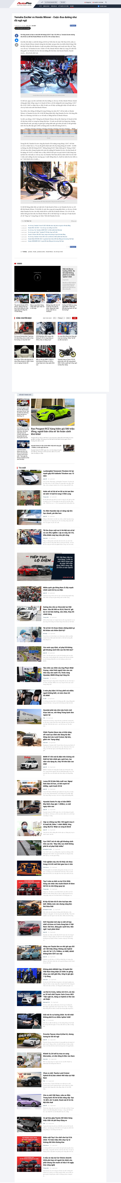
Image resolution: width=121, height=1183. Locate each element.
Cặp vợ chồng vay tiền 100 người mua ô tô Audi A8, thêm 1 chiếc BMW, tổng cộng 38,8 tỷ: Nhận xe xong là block (58, 824)
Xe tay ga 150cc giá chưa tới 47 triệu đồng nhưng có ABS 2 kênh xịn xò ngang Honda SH (24, 361)
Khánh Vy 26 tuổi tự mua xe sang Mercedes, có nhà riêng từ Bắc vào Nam (59, 1055)
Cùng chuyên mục (24, 318)
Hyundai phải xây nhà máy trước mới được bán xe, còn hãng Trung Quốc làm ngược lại (58, 712)
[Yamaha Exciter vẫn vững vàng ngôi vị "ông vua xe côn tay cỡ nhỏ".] (49, 180)
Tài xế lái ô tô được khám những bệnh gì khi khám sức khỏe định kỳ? (59, 629)
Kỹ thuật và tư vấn (63, 6)
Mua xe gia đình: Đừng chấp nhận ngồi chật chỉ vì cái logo (37, 306)
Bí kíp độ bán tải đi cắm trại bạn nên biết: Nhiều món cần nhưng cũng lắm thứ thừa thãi (57, 904)
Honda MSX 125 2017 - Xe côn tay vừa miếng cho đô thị (42, 227)
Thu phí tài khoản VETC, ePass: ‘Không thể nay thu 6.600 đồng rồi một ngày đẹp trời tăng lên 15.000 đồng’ (21, 308)
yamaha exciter (41, 251)
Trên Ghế (63, 2)
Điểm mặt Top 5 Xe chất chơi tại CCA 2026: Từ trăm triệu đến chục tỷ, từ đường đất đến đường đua (57, 1139)
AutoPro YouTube (98, 2)
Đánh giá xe (46, 6)
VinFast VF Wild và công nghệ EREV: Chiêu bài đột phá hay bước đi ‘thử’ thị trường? (69, 307)
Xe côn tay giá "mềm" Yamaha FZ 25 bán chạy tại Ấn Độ (42, 232)
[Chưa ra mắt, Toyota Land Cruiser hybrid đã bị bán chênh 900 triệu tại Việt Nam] (29, 1079)
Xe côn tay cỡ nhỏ (58, 251)
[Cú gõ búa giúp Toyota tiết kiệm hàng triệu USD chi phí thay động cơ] (29, 1124)
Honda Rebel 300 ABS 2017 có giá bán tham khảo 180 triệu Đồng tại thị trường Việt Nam (51, 239)
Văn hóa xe (54, 6)
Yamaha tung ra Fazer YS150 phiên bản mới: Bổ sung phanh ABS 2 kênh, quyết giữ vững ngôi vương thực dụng (67, 362)
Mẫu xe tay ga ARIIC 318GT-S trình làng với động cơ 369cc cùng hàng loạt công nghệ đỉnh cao (45, 362)
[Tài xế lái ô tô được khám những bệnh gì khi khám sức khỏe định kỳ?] (29, 634)
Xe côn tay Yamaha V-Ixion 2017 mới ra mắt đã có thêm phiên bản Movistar (47, 236)
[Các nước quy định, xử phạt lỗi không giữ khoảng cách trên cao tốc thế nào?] (29, 654)
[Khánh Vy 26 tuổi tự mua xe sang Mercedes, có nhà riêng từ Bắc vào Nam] (29, 1060)
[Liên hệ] (16, 45)
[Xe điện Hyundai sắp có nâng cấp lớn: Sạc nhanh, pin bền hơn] (29, 517)
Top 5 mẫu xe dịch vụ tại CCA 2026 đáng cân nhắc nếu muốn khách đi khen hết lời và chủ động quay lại (59, 883)
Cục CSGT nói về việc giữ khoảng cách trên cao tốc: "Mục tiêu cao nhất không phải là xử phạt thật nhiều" (58, 843)
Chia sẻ (73, 25)
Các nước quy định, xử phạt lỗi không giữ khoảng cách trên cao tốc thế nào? (58, 648)
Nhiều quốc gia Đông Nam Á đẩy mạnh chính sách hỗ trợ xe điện (58, 588)
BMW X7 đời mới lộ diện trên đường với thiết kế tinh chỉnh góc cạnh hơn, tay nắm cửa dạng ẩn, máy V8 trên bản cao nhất (58, 760)
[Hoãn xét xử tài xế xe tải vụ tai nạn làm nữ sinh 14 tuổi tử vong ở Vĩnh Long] (29, 498)
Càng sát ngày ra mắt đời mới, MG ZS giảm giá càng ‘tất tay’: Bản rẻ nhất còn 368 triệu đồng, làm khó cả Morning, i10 (23, 412)
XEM (74, 318)
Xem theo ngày (47, 318)
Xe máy (72, 6)
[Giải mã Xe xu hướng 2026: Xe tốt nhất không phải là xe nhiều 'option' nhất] (29, 1021)
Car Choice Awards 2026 (51, 2)
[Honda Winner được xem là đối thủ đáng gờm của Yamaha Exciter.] (49, 74)
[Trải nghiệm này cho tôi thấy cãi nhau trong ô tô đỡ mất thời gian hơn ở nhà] (29, 868)
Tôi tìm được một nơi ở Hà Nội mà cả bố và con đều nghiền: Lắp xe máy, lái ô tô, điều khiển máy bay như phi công (58, 532)
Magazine (88, 2)
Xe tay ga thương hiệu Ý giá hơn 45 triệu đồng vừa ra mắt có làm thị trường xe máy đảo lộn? (23, 338)
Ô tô (40, 6)
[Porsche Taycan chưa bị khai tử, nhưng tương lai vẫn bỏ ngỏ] (29, 1040)
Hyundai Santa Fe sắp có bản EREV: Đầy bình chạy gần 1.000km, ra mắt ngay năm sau (46, 446)
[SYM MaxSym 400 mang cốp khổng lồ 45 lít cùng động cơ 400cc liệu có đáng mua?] (46, 328)
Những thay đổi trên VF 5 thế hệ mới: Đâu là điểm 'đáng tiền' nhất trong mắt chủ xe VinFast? (53, 308)
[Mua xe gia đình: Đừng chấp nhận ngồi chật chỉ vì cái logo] (37, 298)
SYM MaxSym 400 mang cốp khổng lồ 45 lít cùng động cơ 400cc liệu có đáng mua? (44, 338)
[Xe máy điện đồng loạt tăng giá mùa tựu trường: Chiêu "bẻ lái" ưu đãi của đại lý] (67, 328)
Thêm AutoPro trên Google (23, 28)
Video (19, 263)
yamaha (30, 251)
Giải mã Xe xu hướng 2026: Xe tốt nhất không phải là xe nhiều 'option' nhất (69, 273)
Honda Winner (49, 251)
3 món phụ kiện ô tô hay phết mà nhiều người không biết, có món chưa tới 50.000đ (58, 693)
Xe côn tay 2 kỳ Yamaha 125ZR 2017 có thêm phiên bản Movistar (45, 230)
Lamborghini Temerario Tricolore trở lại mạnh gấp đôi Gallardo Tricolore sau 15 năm (58, 473)
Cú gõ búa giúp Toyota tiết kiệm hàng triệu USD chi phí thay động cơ (57, 1119)
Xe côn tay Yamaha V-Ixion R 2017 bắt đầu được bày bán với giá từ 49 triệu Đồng (49, 225)
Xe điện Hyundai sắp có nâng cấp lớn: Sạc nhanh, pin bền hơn (58, 512)
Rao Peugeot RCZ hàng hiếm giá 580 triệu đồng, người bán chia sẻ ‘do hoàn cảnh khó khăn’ (52, 431)
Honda (34, 251)
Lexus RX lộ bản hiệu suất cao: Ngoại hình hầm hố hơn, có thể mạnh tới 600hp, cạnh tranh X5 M (57, 783)
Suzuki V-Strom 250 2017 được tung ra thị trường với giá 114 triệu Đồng (46, 234)
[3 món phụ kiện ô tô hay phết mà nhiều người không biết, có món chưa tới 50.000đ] (29, 697)
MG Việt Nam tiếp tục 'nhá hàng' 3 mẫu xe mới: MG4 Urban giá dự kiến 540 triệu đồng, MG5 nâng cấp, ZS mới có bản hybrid (64, 562)
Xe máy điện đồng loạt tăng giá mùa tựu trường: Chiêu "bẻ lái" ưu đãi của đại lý (67, 338)
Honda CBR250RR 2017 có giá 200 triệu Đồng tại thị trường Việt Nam (46, 241)
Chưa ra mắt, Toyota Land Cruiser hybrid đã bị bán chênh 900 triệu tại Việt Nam (59, 1075)
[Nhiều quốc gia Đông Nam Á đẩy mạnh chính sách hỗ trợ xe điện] (29, 594)
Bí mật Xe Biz (103, 6)
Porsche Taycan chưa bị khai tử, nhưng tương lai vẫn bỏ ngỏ (58, 1035)
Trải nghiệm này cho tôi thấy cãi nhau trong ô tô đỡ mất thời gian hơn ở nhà (58, 863)
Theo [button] (49, 221)
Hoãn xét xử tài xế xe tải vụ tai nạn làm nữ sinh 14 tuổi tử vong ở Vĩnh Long (58, 492)
